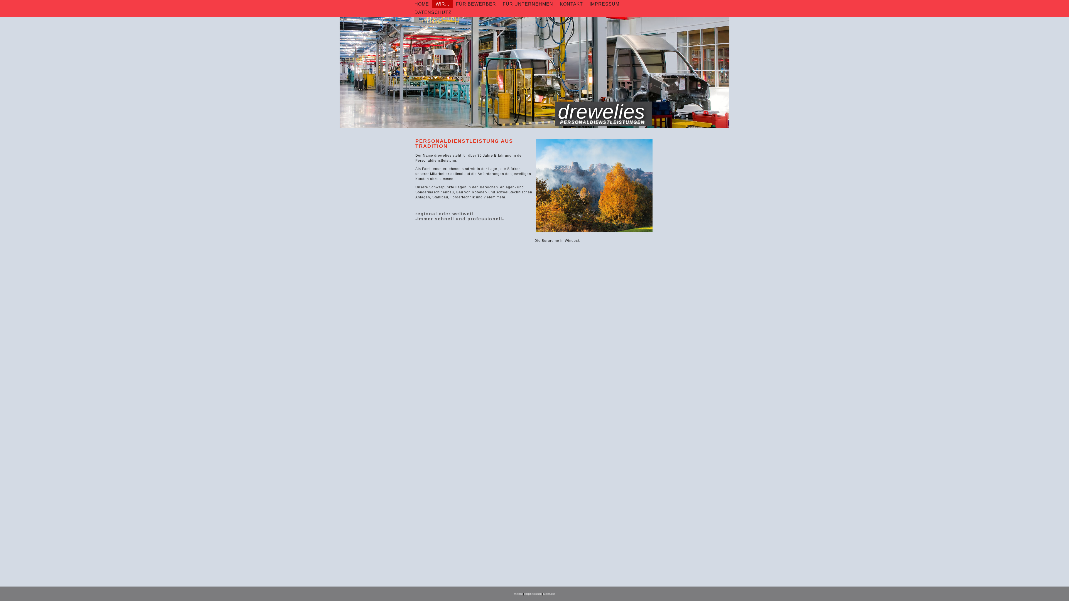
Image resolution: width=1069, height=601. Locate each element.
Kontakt (571, 4)
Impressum (604, 4)
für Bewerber (476, 4)
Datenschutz (433, 12)
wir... (442, 4)
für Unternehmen (528, 4)
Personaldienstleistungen (602, 122)
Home (422, 4)
